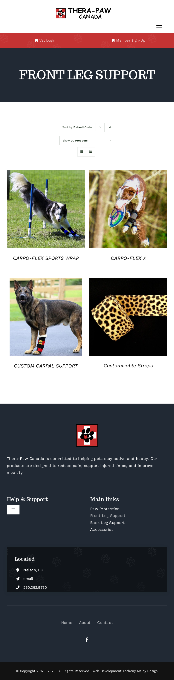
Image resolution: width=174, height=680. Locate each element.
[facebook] (87, 639)
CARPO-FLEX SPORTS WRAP (46, 258)
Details (45, 209)
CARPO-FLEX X (128, 258)
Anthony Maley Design (140, 671)
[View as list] (90, 151)
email (28, 578)
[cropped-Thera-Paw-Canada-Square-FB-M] (87, 426)
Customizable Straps (128, 365)
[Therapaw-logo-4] (87, 8)
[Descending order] (110, 127)
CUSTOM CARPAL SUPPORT (46, 366)
